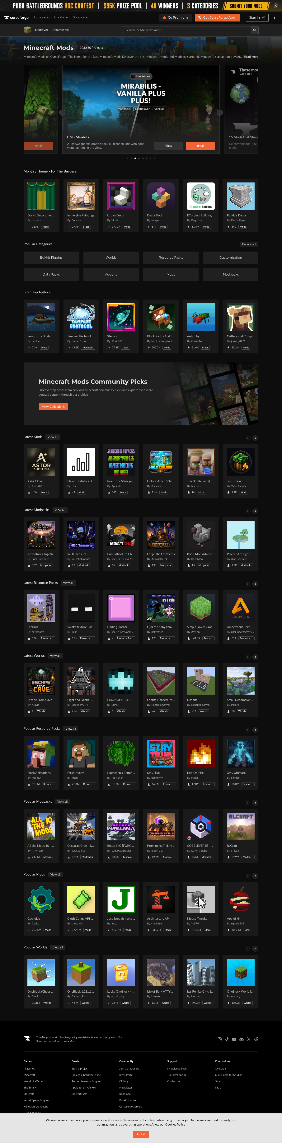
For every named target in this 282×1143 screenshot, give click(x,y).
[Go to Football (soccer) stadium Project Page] (161, 690)
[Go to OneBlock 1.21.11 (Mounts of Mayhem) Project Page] (81, 981)
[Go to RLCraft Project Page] (240, 836)
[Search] (255, 30)
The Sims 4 (30, 1087)
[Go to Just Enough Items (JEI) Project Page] (121, 909)
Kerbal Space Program (36, 1100)
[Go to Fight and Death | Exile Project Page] (81, 690)
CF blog (123, 1081)
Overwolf (220, 1068)
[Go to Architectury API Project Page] (161, 909)
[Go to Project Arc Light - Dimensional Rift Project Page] (240, 544)
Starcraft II (30, 1094)
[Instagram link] (219, 1039)
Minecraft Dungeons (36, 1106)
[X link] (249, 1039)
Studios (79, 17)
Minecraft (29, 1075)
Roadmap (125, 1094)
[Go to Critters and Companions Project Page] (240, 326)
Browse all (249, 244)
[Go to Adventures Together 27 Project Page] (41, 544)
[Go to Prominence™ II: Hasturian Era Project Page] (161, 836)
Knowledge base (176, 1068)
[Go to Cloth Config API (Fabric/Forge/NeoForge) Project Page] (81, 909)
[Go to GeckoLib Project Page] (41, 909)
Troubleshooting (176, 1075)
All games (29, 1068)
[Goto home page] (17, 18)
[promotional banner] (141, 6)
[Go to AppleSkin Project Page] (240, 909)
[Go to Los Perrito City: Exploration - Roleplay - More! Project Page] (201, 981)
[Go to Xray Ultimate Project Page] (240, 763)
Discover (42, 30)
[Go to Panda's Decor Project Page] (240, 205)
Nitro (218, 1087)
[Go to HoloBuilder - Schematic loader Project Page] (161, 471)
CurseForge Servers (130, 1106)
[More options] (274, 17)
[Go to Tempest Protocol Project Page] (81, 326)
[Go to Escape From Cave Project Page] (41, 690)
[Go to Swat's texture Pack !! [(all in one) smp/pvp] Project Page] (81, 617)
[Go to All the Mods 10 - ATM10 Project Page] (41, 836)
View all (53, 437)
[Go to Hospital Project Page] (201, 690)
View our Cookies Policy (168, 1124)
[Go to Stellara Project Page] (121, 326)
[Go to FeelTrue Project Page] (41, 617)
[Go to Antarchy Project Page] (201, 326)
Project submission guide (86, 1075)
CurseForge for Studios (228, 1075)
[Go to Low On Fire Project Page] (201, 763)
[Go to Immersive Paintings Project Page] (81, 205)
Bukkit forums (127, 1100)
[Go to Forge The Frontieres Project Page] (161, 544)
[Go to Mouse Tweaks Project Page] (201, 909)
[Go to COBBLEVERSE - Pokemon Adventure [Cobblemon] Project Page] (201, 836)
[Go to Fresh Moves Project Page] (81, 763)
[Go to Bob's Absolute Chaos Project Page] (121, 544)
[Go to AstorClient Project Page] (41, 471)
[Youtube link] (234, 1039)
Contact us (173, 1081)
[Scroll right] (255, 438)
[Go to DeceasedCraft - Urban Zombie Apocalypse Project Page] (81, 836)
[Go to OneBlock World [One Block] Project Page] (240, 981)
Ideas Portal (126, 1075)
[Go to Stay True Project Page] (161, 763)
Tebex (218, 1081)
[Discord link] (241, 1039)
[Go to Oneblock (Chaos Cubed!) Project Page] (41, 981)
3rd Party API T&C (82, 1094)
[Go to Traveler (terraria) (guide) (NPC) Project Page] (201, 471)
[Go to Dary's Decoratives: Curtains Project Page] (41, 205)
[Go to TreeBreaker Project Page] (240, 471)
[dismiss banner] (276, 5)
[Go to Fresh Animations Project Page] (41, 763)
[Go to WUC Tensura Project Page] (81, 544)
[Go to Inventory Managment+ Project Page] (121, 471)
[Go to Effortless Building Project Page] (201, 205)
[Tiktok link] (227, 1039)
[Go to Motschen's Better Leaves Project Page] (121, 763)
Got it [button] (141, 1134)
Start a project (80, 1068)
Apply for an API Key (84, 1087)
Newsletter (125, 1087)
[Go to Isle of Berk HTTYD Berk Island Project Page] (161, 981)
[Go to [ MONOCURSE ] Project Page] (121, 690)
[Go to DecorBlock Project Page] (161, 205)
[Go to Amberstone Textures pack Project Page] (240, 617)
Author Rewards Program (86, 1081)
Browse (40, 17)
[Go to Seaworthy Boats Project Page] (41, 326)
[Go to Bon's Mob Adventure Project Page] (201, 544)
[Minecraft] (27, 30)
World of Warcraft (34, 1081)
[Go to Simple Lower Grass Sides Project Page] (201, 617)
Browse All (60, 30)
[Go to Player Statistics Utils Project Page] (81, 471)
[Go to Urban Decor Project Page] (121, 205)
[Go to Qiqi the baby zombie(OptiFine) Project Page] (161, 617)
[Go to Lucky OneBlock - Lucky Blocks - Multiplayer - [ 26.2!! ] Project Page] (121, 981)
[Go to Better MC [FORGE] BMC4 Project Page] (121, 836)
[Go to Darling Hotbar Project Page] (121, 617)
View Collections (53, 406)
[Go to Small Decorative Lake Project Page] (240, 690)
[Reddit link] (256, 1039)
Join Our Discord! (129, 1068)
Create (59, 17)
